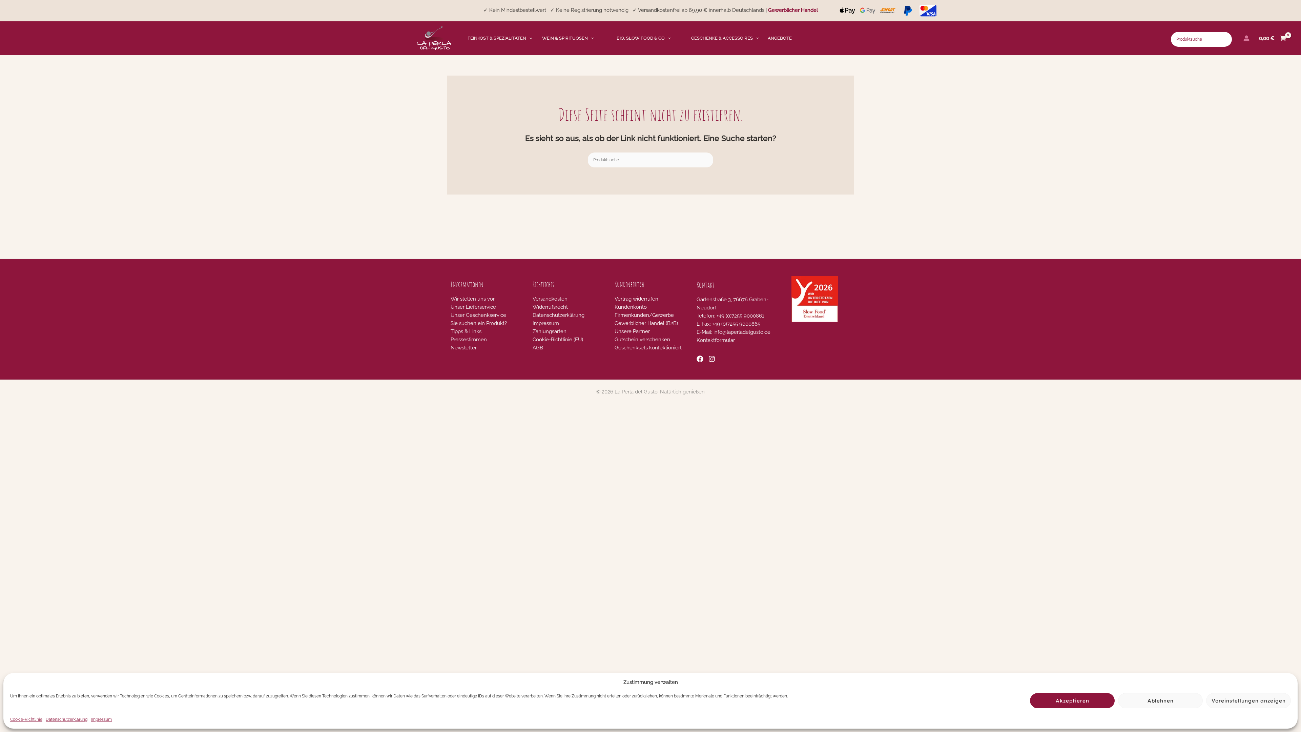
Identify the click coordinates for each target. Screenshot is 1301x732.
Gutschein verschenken (642, 340)
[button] (529, 38)
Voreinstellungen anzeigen (1249, 700)
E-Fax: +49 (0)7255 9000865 (728, 324)
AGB (538, 348)
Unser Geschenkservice (478, 315)
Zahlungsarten (549, 331)
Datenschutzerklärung (66, 719)
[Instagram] (711, 358)
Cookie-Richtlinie (26, 719)
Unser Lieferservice (473, 307)
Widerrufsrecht (550, 307)
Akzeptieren (1072, 700)
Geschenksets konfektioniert (648, 348)
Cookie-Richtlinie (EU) (558, 340)
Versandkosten (550, 299)
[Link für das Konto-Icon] (1246, 38)
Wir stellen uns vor (473, 299)
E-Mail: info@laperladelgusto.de (733, 332)
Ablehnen (1161, 700)
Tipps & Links (466, 331)
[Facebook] (700, 358)
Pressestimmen (469, 340)
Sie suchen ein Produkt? (479, 323)
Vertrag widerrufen (636, 299)
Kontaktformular (716, 340)
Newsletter (464, 348)
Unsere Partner (632, 331)
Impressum (101, 719)
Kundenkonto (631, 307)
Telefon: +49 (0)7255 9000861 (730, 316)
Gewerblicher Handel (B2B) (646, 323)
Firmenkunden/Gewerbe (644, 315)
